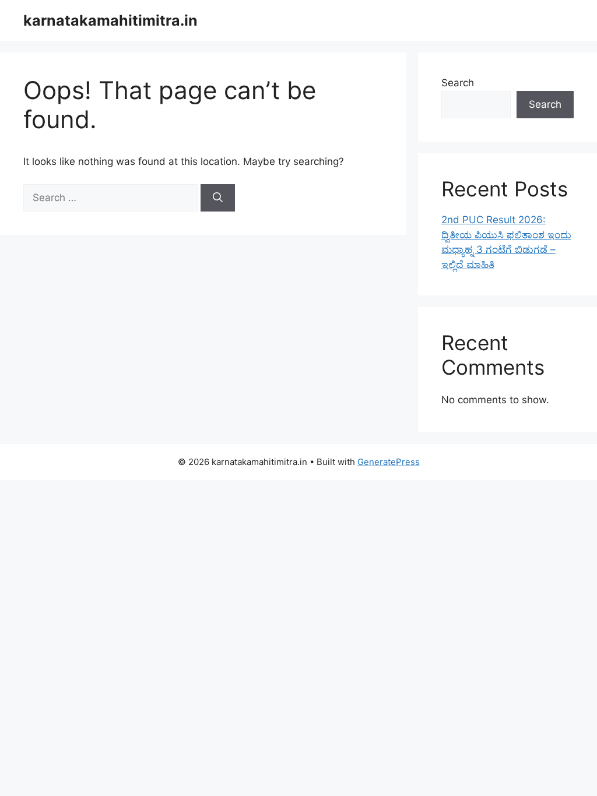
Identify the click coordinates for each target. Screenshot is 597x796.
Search (457, 83)
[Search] (218, 198)
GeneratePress (388, 461)
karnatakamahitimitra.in (110, 20)
